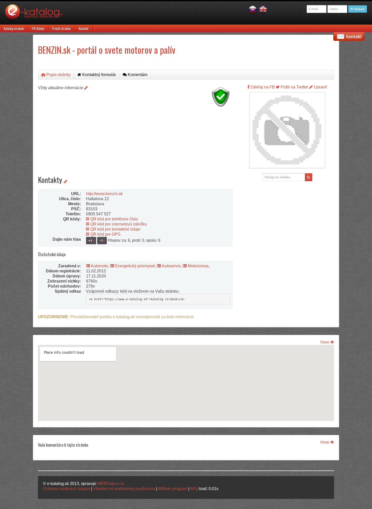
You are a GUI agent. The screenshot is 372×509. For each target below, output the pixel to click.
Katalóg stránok (14, 28)
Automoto (99, 266)
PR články (38, 28)
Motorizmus (198, 266)
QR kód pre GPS (104, 234)
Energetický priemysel (134, 266)
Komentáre (137, 74)
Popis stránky (58, 74)
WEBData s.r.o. (111, 483)
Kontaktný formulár (98, 74)
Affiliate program (172, 488)
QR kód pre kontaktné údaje (114, 229)
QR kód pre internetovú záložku (118, 224)
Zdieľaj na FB (262, 87)
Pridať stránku (61, 28)
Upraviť (320, 87)
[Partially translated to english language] (263, 9)
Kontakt (83, 28)
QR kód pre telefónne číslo (113, 219)
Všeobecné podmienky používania (124, 488)
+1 (91, 240)
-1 (102, 240)
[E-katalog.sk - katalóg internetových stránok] (36, 14)
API (193, 488)
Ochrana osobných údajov (66, 488)
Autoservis (171, 266)
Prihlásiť (357, 9)
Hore (325, 342)
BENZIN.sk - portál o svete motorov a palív (106, 49)
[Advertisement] (135, 144)
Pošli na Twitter (294, 87)
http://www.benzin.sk (104, 194)
